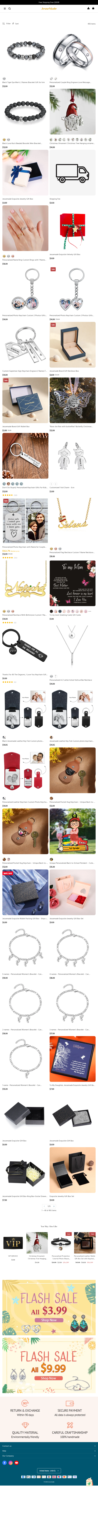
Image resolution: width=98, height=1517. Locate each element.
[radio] (4, 78)
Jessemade (51, 1482)
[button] (4, 8)
